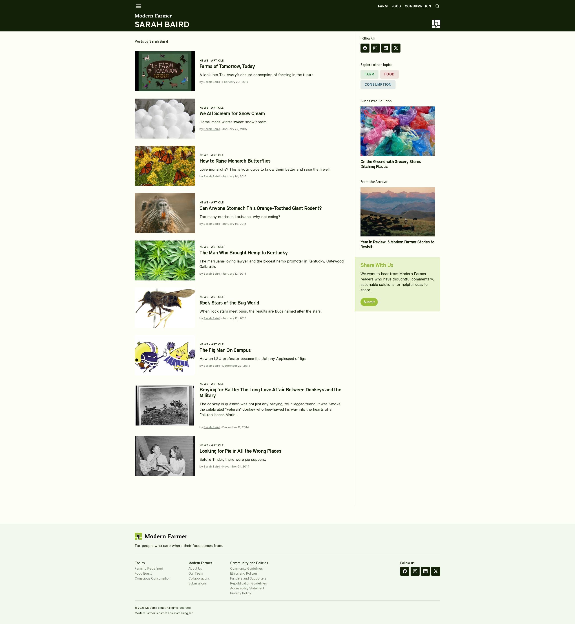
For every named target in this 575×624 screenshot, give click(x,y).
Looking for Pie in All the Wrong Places (240, 451)
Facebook (364, 48)
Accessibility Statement (247, 588)
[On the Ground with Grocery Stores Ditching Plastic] (397, 131)
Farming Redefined (149, 568)
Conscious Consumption (152, 578)
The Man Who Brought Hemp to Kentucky (243, 253)
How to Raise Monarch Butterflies (234, 161)
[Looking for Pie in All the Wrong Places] (165, 456)
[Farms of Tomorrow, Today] (165, 71)
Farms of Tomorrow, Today (227, 67)
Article (217, 60)
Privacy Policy (240, 593)
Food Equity (143, 573)
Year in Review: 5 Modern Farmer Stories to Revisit (397, 245)
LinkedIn (385, 48)
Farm (383, 6)
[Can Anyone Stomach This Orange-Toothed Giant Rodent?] (165, 213)
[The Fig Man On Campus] (165, 355)
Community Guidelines (246, 568)
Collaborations (199, 578)
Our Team (195, 573)
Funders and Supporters (248, 578)
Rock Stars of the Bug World (229, 303)
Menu (138, 6)
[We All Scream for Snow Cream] (165, 119)
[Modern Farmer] (162, 16)
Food (396, 6)
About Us (195, 568)
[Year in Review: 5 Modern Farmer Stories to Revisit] (397, 212)
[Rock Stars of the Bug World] (165, 308)
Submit (369, 302)
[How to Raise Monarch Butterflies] (165, 166)
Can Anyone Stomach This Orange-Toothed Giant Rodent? (260, 209)
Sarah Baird (211, 82)
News (203, 60)
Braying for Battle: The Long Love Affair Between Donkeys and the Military (270, 393)
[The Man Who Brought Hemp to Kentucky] (165, 260)
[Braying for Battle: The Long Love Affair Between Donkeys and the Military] (165, 406)
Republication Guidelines (248, 583)
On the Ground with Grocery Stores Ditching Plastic (390, 164)
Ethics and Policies (244, 573)
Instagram (375, 48)
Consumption (418, 6)
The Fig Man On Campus (225, 351)
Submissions (197, 583)
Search (437, 6)
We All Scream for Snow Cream (232, 114)
